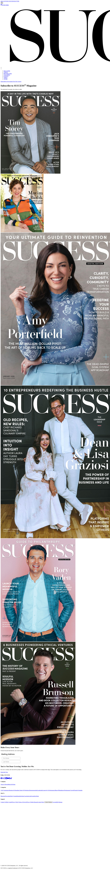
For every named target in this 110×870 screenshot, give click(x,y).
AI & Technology (5, 790)
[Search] (2, 3)
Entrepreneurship (33, 790)
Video (13, 784)
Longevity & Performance (49, 790)
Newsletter (7, 796)
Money (56, 790)
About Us (3, 784)
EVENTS (6, 76)
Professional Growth (69, 790)
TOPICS (6, 72)
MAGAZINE (7, 71)
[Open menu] (1, 67)
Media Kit (10, 784)
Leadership (40, 790)
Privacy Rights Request (32, 802)
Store (23, 796)
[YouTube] (8, 778)
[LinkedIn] (6, 778)
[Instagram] (5, 778)
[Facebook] (1, 778)
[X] (3, 778)
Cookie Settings (48, 802)
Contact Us (3, 802)
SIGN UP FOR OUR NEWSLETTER (10, 1)
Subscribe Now (4, 772)
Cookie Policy (41, 802)
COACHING (7, 75)
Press (6, 784)
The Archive (18, 81)
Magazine (3, 796)
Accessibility (55, 802)
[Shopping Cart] (1, 5)
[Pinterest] (9, 778)
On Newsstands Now (10, 81)
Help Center (9, 802)
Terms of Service (23, 802)
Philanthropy (61, 790)
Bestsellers (19, 796)
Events (32, 796)
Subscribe (3, 81)
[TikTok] (11, 778)
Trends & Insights (78, 790)
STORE (5, 79)
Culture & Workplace (24, 790)
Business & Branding (14, 790)
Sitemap (60, 802)
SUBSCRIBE (5, 5)
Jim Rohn (36, 796)
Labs (30, 796)
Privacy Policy (15, 802)
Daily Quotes (13, 796)
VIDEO (5, 77)
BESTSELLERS (8, 73)
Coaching (26, 796)
